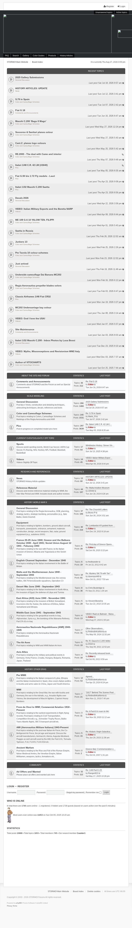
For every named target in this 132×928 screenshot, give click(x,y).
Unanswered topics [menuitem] (103, 12)
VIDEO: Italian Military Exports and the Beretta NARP (44, 209)
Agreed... (90, 676)
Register (23, 786)
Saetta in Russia (24, 231)
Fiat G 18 (20, 110)
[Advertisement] (66, 860)
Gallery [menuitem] (26, 55)
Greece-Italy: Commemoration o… (100, 749)
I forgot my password (75, 792)
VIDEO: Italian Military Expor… (99, 458)
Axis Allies (22, 652)
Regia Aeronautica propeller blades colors (38, 285)
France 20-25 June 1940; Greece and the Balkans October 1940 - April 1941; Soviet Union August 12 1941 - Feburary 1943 (43, 543)
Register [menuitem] (110, 6)
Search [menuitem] (16, 55)
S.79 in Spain (22, 99)
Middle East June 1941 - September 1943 (38, 612)
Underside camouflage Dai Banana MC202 (38, 274)
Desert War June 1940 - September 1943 (38, 586)
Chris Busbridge (95, 588)
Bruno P (91, 513)
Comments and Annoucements (26, 113)
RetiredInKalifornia (96, 631)
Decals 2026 (21, 198)
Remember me (92, 792)
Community (35, 765)
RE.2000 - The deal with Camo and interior (38, 154)
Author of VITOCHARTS (28, 362)
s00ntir (91, 491)
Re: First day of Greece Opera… (99, 544)
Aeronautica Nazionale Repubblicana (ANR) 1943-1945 (43, 628)
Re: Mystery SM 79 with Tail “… (99, 573)
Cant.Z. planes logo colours (30, 143)
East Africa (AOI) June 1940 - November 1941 (40, 598)
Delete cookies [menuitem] (93, 891)
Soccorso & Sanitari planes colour (34, 132)
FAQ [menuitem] (7, 55)
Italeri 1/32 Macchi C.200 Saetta (32, 187)
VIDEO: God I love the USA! (30, 318)
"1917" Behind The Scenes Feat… (100, 692)
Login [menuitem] (122, 6)
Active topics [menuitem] (121, 12)
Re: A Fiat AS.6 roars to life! (97, 711)
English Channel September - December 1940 (41, 560)
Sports (20, 444)
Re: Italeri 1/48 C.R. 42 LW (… (99, 424)
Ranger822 (93, 773)
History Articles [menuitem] (66, 55)
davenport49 (93, 576)
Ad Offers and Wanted (28, 771)
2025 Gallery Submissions (29, 77)
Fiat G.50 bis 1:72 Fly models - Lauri (35, 176)
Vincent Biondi (94, 601)
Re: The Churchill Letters (96, 509)
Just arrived (21, 263)
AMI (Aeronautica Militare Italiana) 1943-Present (42, 727)
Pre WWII (21, 675)
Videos (17, 211)
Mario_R (92, 416)
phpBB (18, 903)
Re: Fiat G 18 (91, 381)
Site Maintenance (24, 329)
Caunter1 (81, 833)
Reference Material (26, 488)
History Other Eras (35, 669)
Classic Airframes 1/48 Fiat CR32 (33, 296)
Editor (91, 384)
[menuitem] (9, 905)
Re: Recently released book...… (99, 653)
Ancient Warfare (25, 747)
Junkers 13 (21, 241)
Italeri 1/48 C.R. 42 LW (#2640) (31, 165)
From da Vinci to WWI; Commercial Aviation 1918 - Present (43, 708)
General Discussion (22, 80)
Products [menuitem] (52, 55)
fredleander (93, 562)
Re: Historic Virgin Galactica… (99, 732)
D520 (90, 644)
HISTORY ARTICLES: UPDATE (31, 88)
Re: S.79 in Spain (93, 413)
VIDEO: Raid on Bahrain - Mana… (100, 614)
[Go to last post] (123, 83)
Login (10, 786)
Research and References (35, 472)
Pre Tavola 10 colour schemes (31, 252)
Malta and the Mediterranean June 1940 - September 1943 (38, 573)
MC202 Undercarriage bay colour (33, 307)
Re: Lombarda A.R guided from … (100, 525)
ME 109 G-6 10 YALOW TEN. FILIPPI (34, 220)
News (17, 91)
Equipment (22, 522)
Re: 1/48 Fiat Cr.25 (94, 770)
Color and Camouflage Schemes (27, 102)
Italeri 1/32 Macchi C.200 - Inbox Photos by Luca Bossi (45, 340)
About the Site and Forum (35, 376)
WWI (18, 689)
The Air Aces (23, 642)
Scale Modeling (35, 396)
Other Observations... (95, 628)
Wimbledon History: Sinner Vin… (100, 445)
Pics (16, 168)
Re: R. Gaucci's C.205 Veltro (98, 641)
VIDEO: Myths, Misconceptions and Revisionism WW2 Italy (47, 351)
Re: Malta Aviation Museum (97, 488)
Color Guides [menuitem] (38, 55)
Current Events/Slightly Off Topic (35, 438)
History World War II (35, 502)
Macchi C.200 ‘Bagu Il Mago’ (30, 121)
